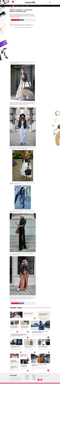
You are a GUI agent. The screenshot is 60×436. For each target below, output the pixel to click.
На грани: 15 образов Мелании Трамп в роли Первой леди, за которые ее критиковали (14, 361)
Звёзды (18, 5)
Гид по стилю (27, 377)
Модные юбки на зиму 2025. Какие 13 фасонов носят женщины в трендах (43, 346)
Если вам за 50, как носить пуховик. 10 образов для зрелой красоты (39, 365)
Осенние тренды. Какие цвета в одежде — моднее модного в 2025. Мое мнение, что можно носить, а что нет (18, 335)
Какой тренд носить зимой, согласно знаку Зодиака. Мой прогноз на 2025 (29, 346)
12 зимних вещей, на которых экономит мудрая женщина (14, 367)
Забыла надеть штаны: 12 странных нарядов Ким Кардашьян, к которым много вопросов (16, 347)
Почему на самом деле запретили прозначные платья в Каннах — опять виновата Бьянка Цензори (44, 314)
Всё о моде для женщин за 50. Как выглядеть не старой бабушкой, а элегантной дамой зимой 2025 (24, 355)
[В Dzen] (49, 2)
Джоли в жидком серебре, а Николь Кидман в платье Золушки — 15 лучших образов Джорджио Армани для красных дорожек (45, 319)
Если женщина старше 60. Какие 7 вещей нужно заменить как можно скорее (29, 313)
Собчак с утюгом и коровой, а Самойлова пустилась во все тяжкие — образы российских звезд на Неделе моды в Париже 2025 (14, 327)
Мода (23, 5)
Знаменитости (27, 376)
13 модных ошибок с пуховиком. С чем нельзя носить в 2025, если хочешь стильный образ (40, 332)
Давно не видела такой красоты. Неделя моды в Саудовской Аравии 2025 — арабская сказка (24, 366)
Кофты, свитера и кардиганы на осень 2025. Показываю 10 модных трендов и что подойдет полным (25, 327)
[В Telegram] (46, 2)
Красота (27, 5)
